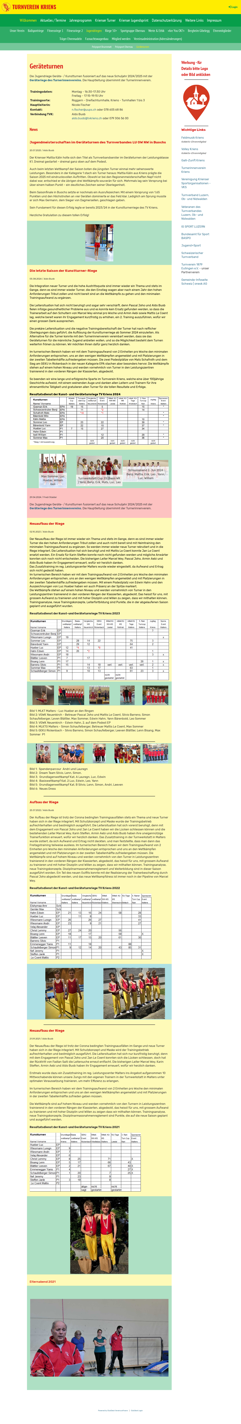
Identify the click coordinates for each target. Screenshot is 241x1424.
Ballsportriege (36, 31)
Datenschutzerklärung (167, 20)
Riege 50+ (111, 31)
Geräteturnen (142, 46)
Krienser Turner (105, 20)
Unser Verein (17, 31)
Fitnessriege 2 (75, 31)
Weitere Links (194, 20)
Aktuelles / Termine (53, 20)
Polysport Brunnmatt (102, 46)
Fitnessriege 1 (55, 31)
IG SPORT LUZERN (193, 226)
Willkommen (28, 20)
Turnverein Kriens (34, 7)
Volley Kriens (189, 149)
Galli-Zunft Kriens (193, 160)
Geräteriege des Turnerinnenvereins (55, 80)
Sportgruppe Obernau (132, 31)
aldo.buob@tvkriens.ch (87, 118)
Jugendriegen (94, 31)
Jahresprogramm (81, 20)
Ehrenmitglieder (222, 31)
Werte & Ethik (156, 31)
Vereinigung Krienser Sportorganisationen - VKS (196, 183)
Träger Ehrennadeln (70, 39)
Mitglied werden (121, 39)
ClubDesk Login (137, 1410)
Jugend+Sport (191, 245)
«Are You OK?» (176, 31)
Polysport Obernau (124, 46)
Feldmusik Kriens (192, 137)
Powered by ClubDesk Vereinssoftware (113, 1410)
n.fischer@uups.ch (84, 109)
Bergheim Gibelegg (199, 31)
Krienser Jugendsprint (133, 20)
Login (234, 7)
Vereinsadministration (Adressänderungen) (158, 39)
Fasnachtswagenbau (96, 39)
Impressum (214, 20)
